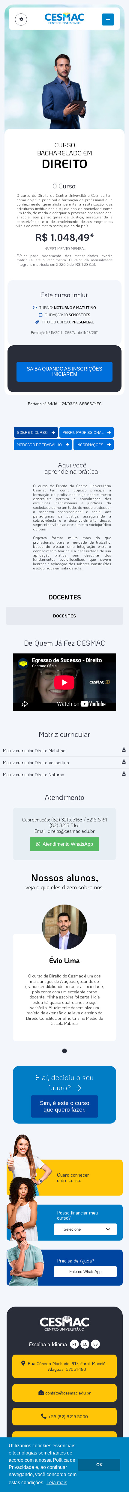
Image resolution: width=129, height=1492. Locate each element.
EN (85, 1344)
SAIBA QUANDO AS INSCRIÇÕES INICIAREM (64, 371)
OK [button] (99, 1464)
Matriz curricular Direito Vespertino (36, 762)
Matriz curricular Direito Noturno (33, 774)
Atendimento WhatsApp (67, 844)
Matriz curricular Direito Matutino (34, 750)
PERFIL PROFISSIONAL (83, 432)
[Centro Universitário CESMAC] (64, 1322)
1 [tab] (64, 1051)
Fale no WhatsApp (85, 1271)
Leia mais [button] (56, 1482)
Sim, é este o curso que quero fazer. (64, 1106)
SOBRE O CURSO (33, 432)
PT (74, 1344)
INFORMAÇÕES (90, 444)
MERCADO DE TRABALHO (40, 444)
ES (95, 1344)
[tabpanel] (64, 987)
